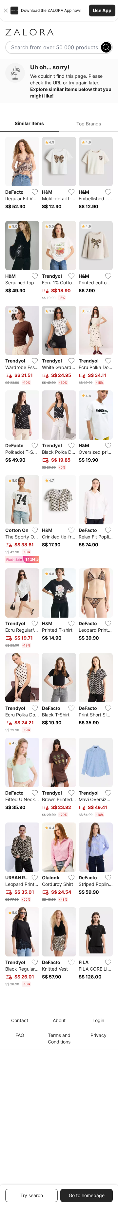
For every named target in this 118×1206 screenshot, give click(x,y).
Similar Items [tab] (29, 123)
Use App (102, 10)
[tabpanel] (59, 563)
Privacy (98, 1035)
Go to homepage (87, 1195)
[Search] (106, 47)
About (59, 1020)
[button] (59, 10)
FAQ (19, 1035)
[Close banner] (6, 10)
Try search (31, 1195)
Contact (19, 1020)
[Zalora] (59, 32)
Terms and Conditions (59, 1038)
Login (98, 1020)
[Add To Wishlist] (34, 192)
